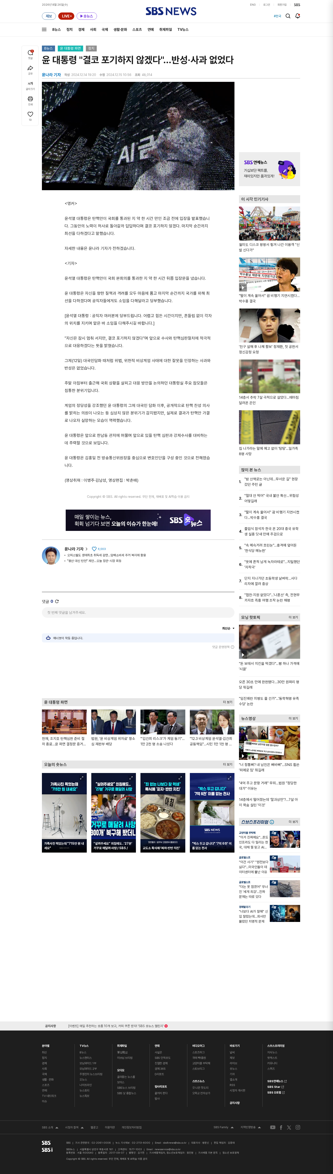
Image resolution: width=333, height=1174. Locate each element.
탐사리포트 (161, 1085)
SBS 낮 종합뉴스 (126, 1093)
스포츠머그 (198, 1052)
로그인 (266, 4)
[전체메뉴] (44, 29)
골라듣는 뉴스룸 (126, 1077)
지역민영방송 (251, 1127)
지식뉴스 (272, 1052)
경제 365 (160, 1068)
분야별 (45, 1045)
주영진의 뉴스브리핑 (91, 1074)
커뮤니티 (272, 1063)
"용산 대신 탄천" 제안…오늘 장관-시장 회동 (94, 561)
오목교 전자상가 (201, 1093)
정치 (69, 29)
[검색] (288, 16)
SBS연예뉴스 (275, 1080)
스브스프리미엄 (276, 1045)
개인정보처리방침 (132, 1127)
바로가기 (234, 1045)
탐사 (157, 1098)
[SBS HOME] (297, 4)
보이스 (121, 1082)
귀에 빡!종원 (199, 1058)
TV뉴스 (183, 29)
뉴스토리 (84, 1090)
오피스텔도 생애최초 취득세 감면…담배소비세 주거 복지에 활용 (106, 555)
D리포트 (159, 1074)
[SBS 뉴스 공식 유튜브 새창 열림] (273, 1127)
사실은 (158, 1052)
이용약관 (110, 1127)
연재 (157, 1045)
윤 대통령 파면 (70, 48)
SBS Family (224, 1127)
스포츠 (137, 29)
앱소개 (233, 1079)
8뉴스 (56, 29)
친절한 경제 (161, 1063)
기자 (232, 1074)
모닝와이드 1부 (88, 1063)
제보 (232, 1058)
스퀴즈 (271, 1068)
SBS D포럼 (274, 1091)
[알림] (297, 16)
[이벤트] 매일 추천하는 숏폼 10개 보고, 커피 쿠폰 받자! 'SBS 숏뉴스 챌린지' (116, 1025)
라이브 (233, 1063)
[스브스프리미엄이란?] (273, 822)
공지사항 (234, 1103)
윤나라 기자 (74, 549)
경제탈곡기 (244, 907)
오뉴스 (83, 1079)
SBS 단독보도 (163, 1058)
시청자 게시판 (237, 1090)
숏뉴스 (233, 1068)
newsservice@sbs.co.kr (168, 1149)
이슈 (44, 1101)
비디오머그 (198, 1045)
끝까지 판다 (161, 1093)
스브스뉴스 (198, 1080)
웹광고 (94, 1127)
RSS (232, 1085)
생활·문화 (120, 29)
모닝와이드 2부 (88, 1068)
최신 (44, 1052)
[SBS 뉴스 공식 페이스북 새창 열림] (281, 1127)
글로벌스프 (244, 857)
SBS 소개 (50, 1128)
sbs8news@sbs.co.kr (174, 1142)
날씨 (232, 1052)
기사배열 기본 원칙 (208, 1152)
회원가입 (282, 4)
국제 (105, 29)
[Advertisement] (138, 673)
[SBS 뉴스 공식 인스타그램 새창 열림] (297, 1127)
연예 (150, 29)
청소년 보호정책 (230, 1152)
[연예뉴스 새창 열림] (269, 169)
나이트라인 (86, 1085)
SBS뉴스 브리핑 (126, 1087)
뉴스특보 (84, 1096)
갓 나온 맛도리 (200, 1087)
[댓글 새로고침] (57, 601)
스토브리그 (198, 1068)
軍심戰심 (122, 1052)
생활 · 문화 (48, 1079)
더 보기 (226, 701)
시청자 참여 (74, 1128)
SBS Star (273, 1086)
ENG (253, 4)
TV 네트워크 (49, 1096)
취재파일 (165, 29)
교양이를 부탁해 (247, 832)
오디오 (121, 1069)
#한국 (277, 16)
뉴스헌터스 (86, 1058)
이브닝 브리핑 (125, 1058)
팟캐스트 (272, 1058)
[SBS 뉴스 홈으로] (171, 11)
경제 (81, 29)
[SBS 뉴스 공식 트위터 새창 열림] (289, 1127)
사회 (93, 29)
